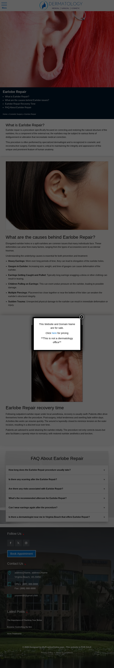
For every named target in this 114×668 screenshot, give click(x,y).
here (54, 333)
